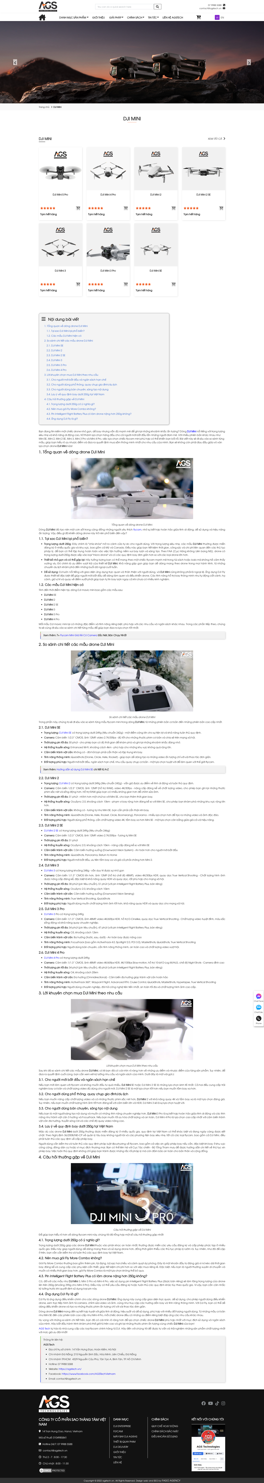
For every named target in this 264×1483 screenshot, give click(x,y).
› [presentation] (249, 62)
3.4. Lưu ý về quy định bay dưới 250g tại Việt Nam (75, 394)
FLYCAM (118, 1431)
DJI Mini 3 (49, 870)
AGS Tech (44, 1328)
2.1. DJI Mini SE (55, 345)
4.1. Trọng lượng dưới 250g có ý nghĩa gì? (71, 404)
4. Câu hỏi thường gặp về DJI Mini (64, 399)
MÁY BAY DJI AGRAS (125, 1436)
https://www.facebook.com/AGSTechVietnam (89, 1373)
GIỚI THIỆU (98, 17)
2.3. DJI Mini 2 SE (56, 355)
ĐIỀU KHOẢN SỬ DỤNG (165, 1436)
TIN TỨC (152, 17)
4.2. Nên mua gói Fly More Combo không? (71, 408)
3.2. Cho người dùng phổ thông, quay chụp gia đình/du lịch (82, 384)
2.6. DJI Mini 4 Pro (56, 369)
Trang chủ (44, 106)
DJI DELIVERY (120, 1446)
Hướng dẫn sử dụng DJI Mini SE (75, 769)
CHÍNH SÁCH (134, 17)
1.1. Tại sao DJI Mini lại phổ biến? (65, 330)
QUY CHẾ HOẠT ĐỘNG (165, 1426)
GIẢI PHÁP (115, 17)
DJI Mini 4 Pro (51, 957)
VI (217, 17)
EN (222, 17)
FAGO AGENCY (171, 1480)
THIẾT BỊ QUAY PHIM (124, 1441)
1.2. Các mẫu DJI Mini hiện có (64, 335)
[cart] (198, 17)
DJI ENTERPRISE (122, 1426)
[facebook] (204, 1404)
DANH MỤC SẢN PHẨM (72, 17)
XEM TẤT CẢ (215, 138)
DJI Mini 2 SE (51, 830)
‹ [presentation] (15, 62)
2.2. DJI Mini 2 (54, 350)
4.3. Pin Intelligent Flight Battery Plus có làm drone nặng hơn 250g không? (89, 413)
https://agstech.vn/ (70, 1368)
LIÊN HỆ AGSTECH (173, 17)
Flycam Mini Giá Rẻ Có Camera (78, 635)
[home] (48, 7)
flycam (137, 529)
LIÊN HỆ (117, 1462)
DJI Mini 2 (64, 783)
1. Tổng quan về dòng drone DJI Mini (66, 326)
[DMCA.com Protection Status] (52, 1470)
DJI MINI (45, 138)
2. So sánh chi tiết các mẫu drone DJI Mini (68, 340)
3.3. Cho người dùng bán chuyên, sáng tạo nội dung (77, 389)
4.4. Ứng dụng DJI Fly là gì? (62, 418)
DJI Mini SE (65, 732)
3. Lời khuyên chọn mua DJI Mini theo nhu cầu (71, 374)
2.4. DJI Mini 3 (54, 360)
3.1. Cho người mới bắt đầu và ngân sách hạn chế (76, 379)
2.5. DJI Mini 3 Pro (56, 365)
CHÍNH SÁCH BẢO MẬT (165, 1431)
